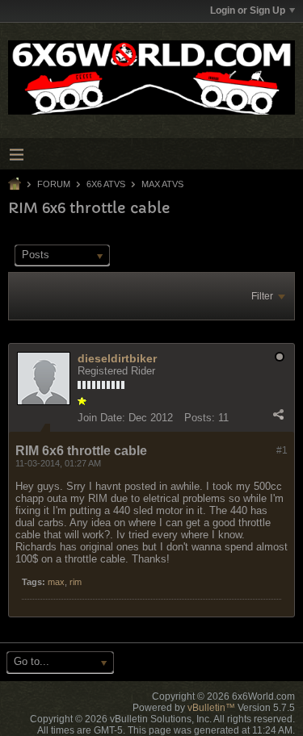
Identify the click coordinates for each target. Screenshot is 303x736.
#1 (282, 450)
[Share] (278, 414)
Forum (53, 184)
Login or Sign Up (247, 10)
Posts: (199, 418)
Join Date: (101, 418)
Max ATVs (162, 184)
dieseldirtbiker (117, 358)
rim (75, 582)
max (56, 582)
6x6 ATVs (105, 184)
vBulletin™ (211, 707)
